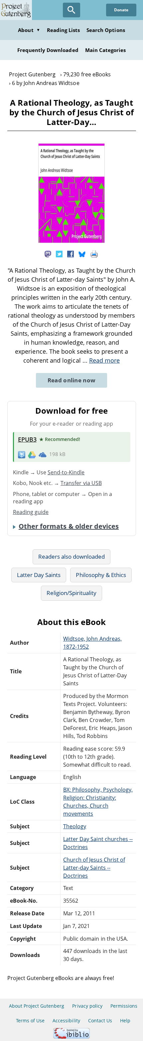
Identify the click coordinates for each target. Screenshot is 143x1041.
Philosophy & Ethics (101, 575)
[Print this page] (94, 253)
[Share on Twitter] (59, 253)
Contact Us (100, 1020)
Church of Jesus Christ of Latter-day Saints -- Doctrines (94, 867)
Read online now (72, 380)
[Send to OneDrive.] (43, 454)
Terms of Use (30, 1020)
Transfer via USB (81, 483)
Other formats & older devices (69, 526)
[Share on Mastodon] (48, 253)
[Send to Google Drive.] (32, 454)
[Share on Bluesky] (82, 253)
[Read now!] (71, 241)
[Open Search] (71, 10)
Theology (74, 826)
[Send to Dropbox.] (21, 454)
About (29, 30)
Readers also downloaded (71, 556)
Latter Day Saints (39, 575)
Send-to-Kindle (66, 472)
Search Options (105, 30)
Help (125, 1020)
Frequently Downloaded (47, 50)
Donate (121, 10)
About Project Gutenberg (37, 1006)
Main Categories (105, 50)
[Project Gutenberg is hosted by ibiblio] (71, 1037)
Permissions (123, 1006)
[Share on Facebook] (70, 253)
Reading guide (31, 512)
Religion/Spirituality (72, 593)
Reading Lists (63, 30)
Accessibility (66, 1020)
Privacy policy (87, 1006)
